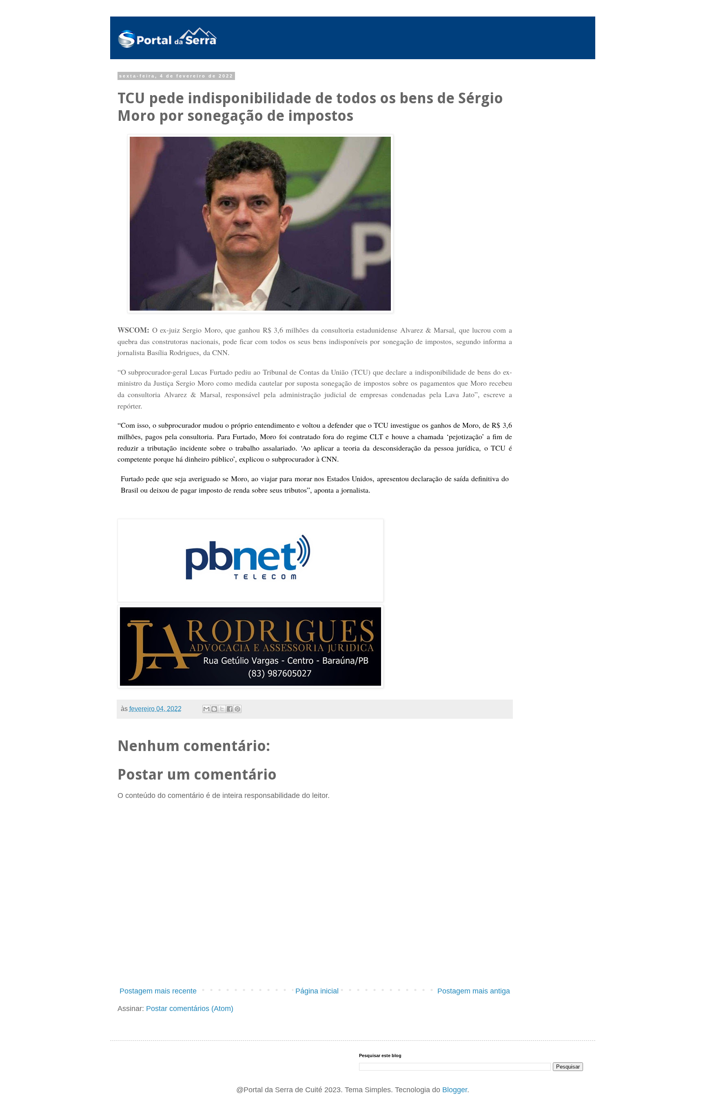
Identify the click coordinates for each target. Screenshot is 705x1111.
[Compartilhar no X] (222, 709)
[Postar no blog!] (214, 709)
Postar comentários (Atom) (189, 1008)
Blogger (454, 1090)
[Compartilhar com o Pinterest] (237, 709)
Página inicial (317, 991)
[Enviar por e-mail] (206, 709)
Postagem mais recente (158, 991)
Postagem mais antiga (473, 991)
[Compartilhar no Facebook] (230, 709)
